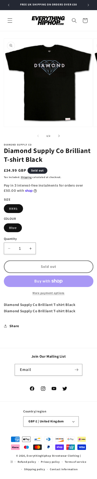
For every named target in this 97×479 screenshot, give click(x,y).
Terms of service (75, 461)
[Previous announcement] (9, 5)
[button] (10, 20)
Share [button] (14, 326)
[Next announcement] (88, 5)
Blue (15, 228)
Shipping (26, 177)
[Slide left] (38, 136)
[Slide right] (59, 136)
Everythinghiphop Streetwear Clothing (53, 455)
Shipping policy (34, 469)
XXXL (16, 209)
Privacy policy (50, 461)
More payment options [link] (48, 293)
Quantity (10, 238)
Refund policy (27, 461)
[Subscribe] (76, 370)
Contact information (64, 469)
